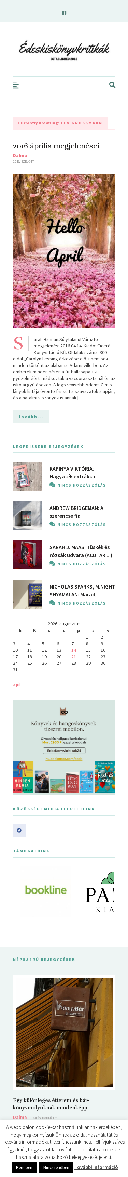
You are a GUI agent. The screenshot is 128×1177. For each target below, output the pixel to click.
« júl (16, 685)
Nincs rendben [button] (56, 1168)
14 (73, 650)
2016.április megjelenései (56, 145)
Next (106, 891)
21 (73, 656)
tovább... (31, 416)
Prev (21, 891)
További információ (96, 1167)
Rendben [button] (24, 1168)
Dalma (20, 155)
